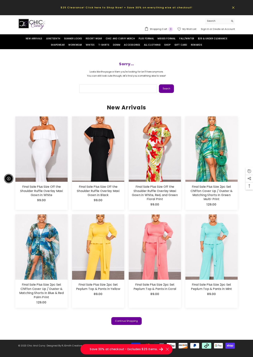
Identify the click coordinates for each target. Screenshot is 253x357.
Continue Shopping (126, 321)
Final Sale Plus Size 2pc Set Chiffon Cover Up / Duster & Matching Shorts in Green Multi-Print (211, 193)
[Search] (220, 21)
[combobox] (217, 21)
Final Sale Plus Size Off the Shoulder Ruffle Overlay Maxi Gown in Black (98, 191)
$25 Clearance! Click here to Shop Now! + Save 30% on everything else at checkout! (126, 7)
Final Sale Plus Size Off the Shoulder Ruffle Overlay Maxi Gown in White (41, 191)
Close (233, 7)
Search (166, 88)
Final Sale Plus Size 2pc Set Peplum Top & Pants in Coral (155, 287)
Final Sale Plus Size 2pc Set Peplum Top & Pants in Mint (211, 287)
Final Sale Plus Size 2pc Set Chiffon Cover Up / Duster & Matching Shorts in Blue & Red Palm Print (41, 291)
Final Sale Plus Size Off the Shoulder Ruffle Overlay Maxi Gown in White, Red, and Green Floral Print (155, 193)
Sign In (205, 29)
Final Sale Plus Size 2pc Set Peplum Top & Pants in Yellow (98, 287)
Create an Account (224, 29)
